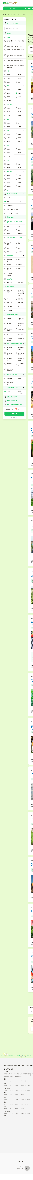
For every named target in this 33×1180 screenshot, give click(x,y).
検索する (14, 414)
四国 (5, 1107)
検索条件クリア (14, 417)
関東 (19, 14)
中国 (5, 1102)
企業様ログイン (19, 1168)
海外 (5, 1116)
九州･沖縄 (7, 1111)
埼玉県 (23, 14)
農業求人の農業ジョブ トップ (9, 14)
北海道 (6, 1071)
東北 (5, 1079)
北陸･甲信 (7, 1088)
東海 (5, 1093)
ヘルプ (17, 1164)
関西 (5, 1097)
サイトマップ (19, 1166)
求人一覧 (13, 8)
